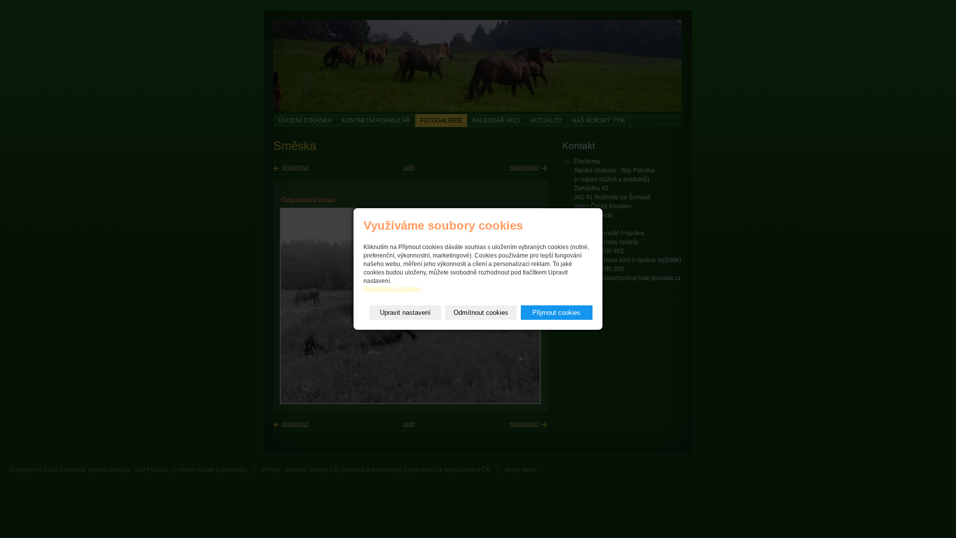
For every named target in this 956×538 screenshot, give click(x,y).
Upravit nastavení (405, 312)
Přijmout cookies (556, 312)
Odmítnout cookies (481, 312)
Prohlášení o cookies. (392, 288)
